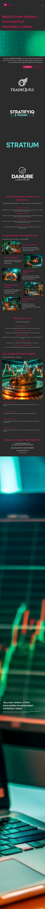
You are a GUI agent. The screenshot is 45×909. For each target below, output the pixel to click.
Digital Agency (27, 66)
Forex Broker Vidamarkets (38, 67)
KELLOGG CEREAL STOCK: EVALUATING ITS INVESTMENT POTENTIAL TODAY (18, 705)
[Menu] (42, 5)
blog (4, 700)
